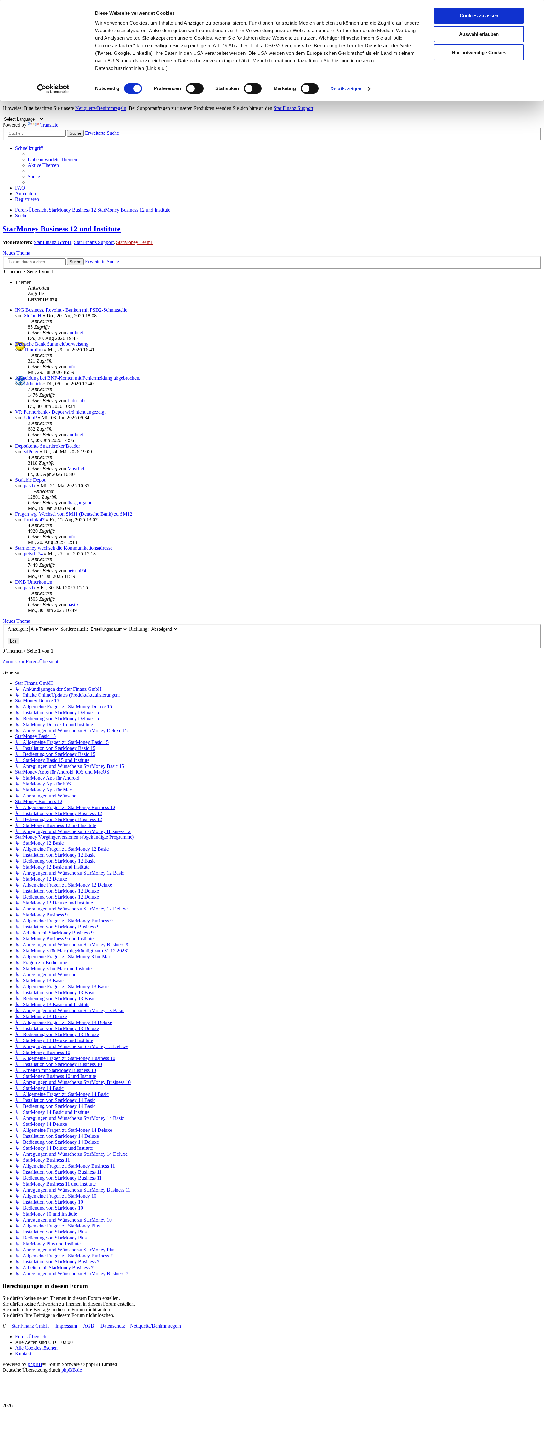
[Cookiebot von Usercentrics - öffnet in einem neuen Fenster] (53, 89)
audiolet (75, 332)
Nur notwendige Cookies (479, 52)
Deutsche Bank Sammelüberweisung (51, 344)
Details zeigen (345, 88)
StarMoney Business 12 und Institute (62, 229)
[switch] (195, 88)
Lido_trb (32, 383)
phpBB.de (71, 1370)
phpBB (35, 1364)
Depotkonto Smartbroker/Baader (47, 446)
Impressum (66, 1326)
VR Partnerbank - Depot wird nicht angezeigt (60, 412)
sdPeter (31, 451)
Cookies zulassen (479, 15)
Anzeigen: (18, 629)
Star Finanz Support (293, 108)
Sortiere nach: (74, 629)
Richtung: (139, 629)
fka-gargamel (80, 502)
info (71, 366)
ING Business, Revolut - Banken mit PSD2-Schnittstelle (71, 310)
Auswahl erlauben (479, 34)
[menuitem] (52, 159)
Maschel (75, 468)
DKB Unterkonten (33, 582)
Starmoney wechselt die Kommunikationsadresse (63, 548)
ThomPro (33, 349)
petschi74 (33, 553)
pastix (30, 485)
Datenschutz (112, 1326)
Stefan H (33, 315)
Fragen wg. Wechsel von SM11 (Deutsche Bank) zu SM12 (73, 514)
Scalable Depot (30, 480)
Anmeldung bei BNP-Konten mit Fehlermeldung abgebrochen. (77, 378)
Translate (49, 125)
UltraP (30, 417)
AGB (88, 1326)
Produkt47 (34, 519)
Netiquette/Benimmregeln (100, 108)
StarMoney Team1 (134, 242)
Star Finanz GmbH (52, 242)
